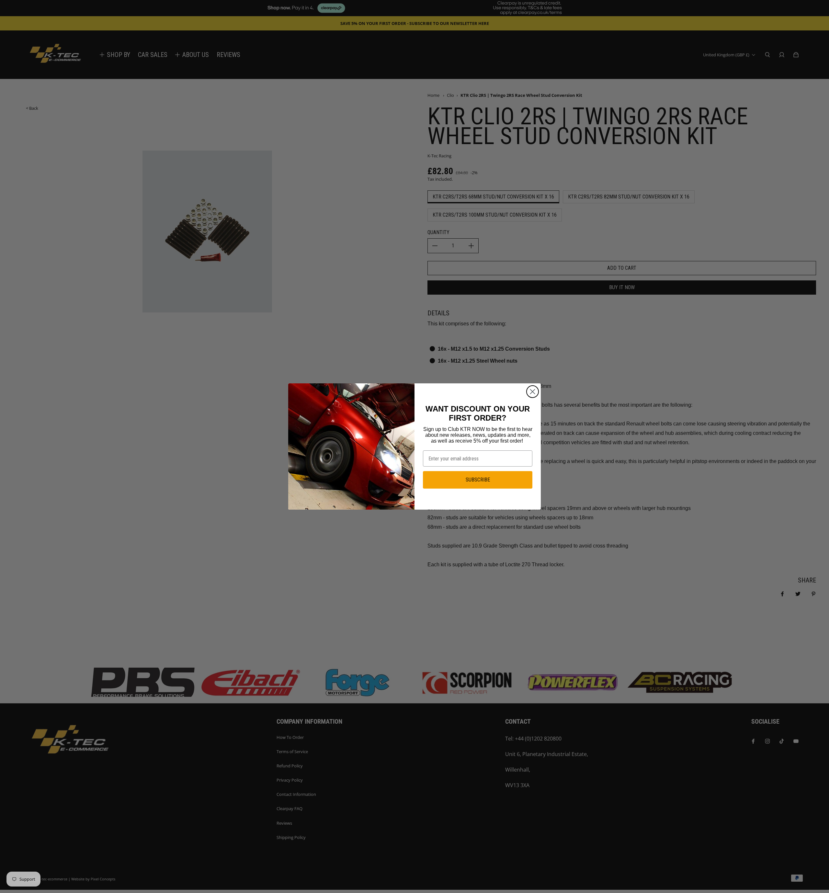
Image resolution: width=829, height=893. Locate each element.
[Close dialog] (532, 391)
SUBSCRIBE (478, 480)
